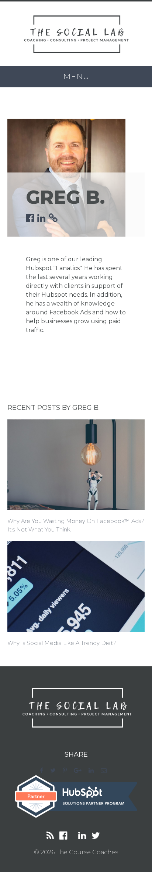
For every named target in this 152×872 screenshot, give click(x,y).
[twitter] (55, 770)
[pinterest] (67, 770)
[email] (106, 770)
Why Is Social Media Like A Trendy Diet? (61, 642)
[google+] (80, 770)
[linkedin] (94, 770)
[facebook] (44, 770)
